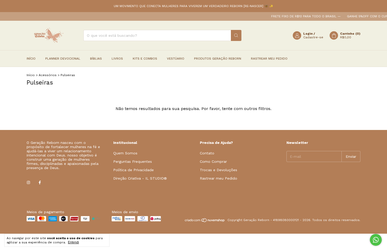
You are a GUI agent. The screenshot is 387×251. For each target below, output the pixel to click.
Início (31, 58)
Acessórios (48, 75)
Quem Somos (125, 153)
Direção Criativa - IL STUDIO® (140, 178)
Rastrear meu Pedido (269, 58)
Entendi (73, 242)
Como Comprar (213, 161)
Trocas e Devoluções (218, 170)
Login (308, 33)
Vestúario (175, 58)
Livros (117, 58)
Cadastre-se (313, 37)
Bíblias (96, 58)
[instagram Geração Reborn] (28, 182)
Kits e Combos (145, 58)
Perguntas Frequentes (132, 161)
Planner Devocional (62, 58)
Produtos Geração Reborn (217, 58)
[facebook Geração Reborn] (40, 182)
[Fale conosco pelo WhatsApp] (376, 240)
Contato (207, 153)
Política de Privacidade (133, 170)
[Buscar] (236, 35)
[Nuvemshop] (205, 221)
